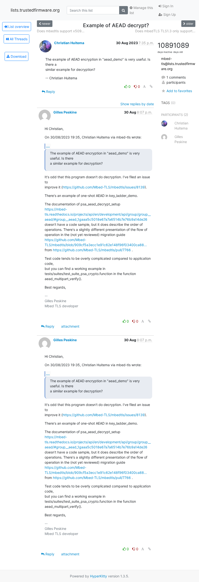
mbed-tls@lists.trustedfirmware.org (178, 64)
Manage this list (141, 10)
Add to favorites (179, 91)
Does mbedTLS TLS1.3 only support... (165, 31)
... (48, 146)
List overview (18, 26)
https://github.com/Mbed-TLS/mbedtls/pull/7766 (92, 250)
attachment (70, 326)
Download (18, 56)
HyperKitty (98, 576)
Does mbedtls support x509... (60, 31)
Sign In (167, 6)
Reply (50, 91)
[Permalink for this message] (151, 86)
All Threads (18, 39)
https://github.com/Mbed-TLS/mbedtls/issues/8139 (104, 187)
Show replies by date (137, 104)
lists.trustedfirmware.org (35, 10)
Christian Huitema (69, 43)
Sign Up (169, 14)
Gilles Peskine (65, 112)
